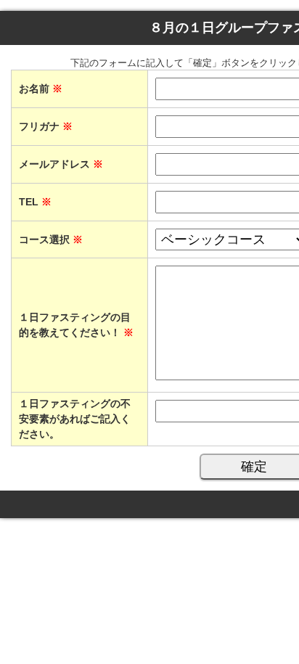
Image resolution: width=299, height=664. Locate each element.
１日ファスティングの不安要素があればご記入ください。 (75, 419)
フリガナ (46, 126)
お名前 (40, 88)
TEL (35, 202)
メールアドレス (61, 164)
